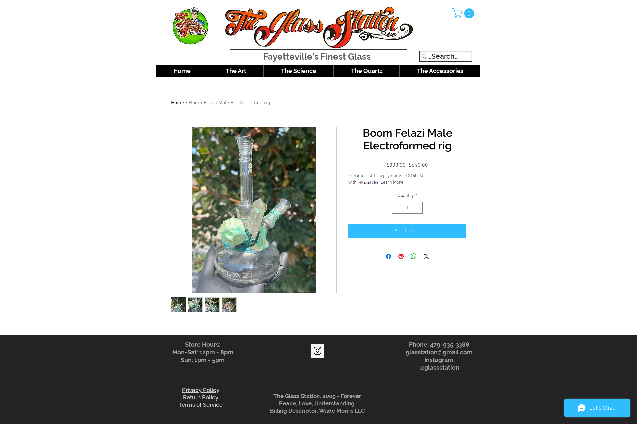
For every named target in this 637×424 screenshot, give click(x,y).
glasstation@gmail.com (439, 352)
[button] (464, 13)
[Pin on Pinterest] (401, 256)
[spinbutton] (407, 207)
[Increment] (417, 207)
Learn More (392, 182)
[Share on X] (426, 256)
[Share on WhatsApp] (414, 256)
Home (177, 103)
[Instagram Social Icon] (317, 351)
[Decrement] (397, 207)
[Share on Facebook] (388, 256)
